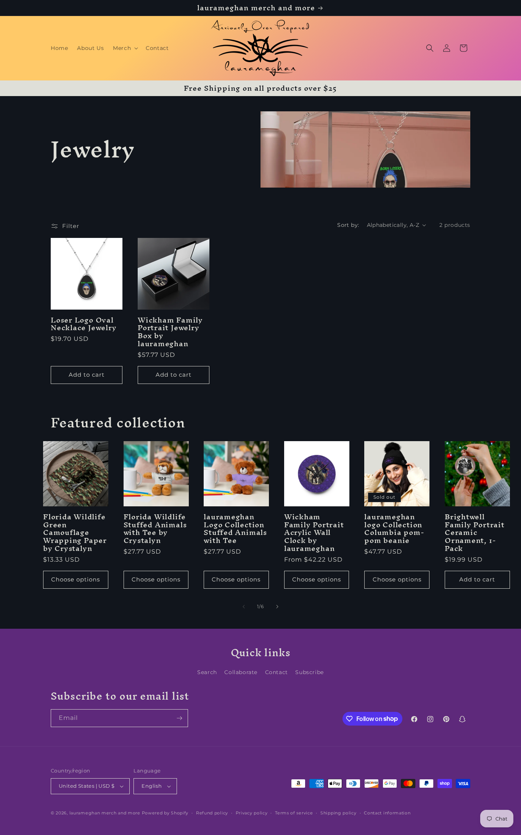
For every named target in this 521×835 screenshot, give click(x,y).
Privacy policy (252, 813)
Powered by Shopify (165, 813)
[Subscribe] (179, 718)
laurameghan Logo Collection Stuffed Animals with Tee (235, 528)
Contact (276, 672)
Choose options (75, 579)
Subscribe (309, 672)
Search (207, 672)
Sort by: (348, 225)
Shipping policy (338, 813)
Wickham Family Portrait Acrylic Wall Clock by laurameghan (314, 532)
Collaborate (240, 672)
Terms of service (294, 813)
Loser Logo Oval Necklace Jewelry (83, 324)
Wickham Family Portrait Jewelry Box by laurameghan (170, 332)
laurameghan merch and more (104, 813)
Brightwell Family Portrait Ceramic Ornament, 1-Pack (475, 532)
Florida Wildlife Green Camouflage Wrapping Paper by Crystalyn (75, 532)
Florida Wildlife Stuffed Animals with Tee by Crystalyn (155, 528)
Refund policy (212, 813)
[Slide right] (277, 606)
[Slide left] (243, 606)
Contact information (387, 813)
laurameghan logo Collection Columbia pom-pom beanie (394, 528)
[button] (124, 48)
